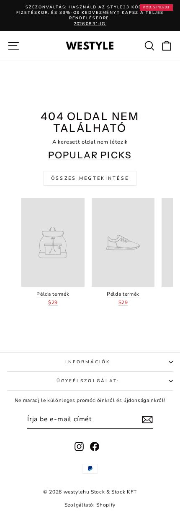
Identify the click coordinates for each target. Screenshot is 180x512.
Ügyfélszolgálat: (88, 381)
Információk (87, 362)
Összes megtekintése (90, 178)
